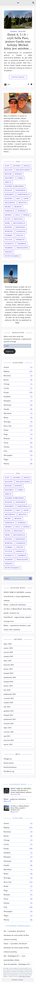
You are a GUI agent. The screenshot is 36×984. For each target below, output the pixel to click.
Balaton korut (23, 170)
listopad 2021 (8, 715)
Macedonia (10, 202)
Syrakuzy (20, 239)
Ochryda (22, 211)
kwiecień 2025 (9, 665)
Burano (18, 174)
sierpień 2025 (8, 656)
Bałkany (7, 371)
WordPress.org (9, 771)
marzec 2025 (8, 669)
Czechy (6, 388)
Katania (8, 190)
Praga (6, 434)
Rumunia (9, 231)
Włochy (22, 31)
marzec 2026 (8, 648)
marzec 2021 (8, 744)
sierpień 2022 (8, 702)
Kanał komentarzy (10, 767)
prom (7, 223)
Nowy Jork (7, 426)
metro (8, 206)
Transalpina (22, 247)
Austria (6, 367)
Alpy (7, 165)
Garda (20, 178)
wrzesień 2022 (9, 698)
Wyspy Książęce (12, 256)
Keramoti (9, 194)
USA (5, 451)
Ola (8, 84)
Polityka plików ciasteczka (24, 976)
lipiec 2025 (8, 661)
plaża (7, 219)
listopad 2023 (8, 681)
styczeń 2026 (8, 652)
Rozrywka (20, 227)
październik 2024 (10, 677)
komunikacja (23, 194)
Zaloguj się (8, 759)
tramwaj (9, 247)
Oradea (8, 215)
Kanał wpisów (9, 763)
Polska (6, 430)
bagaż (27, 165)
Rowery (8, 227)
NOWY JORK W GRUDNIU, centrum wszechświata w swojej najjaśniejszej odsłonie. (17, 596)
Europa (13, 31)
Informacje (7, 405)
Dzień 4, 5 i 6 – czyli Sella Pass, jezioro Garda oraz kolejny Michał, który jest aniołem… (18, 41)
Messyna (22, 202)
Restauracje (19, 223)
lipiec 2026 (8, 644)
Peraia (26, 215)
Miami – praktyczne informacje (15, 605)
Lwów (26, 198)
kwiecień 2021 (9, 740)
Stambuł (9, 235)
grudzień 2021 (9, 711)
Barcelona (7, 376)
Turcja (6, 443)
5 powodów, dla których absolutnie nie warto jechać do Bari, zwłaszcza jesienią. (16, 935)
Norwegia (9, 211)
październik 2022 (10, 694)
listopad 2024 (8, 673)
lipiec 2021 (8, 728)
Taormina (21, 243)
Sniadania (21, 231)
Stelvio (19, 235)
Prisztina (18, 219)
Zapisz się (9, 351)
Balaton (9, 170)
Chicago (7, 384)
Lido (18, 198)
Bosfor (8, 174)
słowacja (9, 243)
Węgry (6, 459)
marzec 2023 (8, 686)
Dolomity (9, 178)
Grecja (8, 182)
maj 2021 (7, 736)
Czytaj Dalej (18, 77)
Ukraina (9, 252)
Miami (6, 417)
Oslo (17, 215)
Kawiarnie (20, 190)
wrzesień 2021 (9, 723)
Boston (6, 380)
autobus (17, 165)
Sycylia (8, 239)
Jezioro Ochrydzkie (14, 186)
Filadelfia (7, 396)
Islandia (6, 409)
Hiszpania (7, 401)
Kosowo (8, 198)
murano (18, 206)
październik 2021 (10, 719)
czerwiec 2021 (9, 732)
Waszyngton (8, 455)
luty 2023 (7, 690)
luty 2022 (7, 707)
